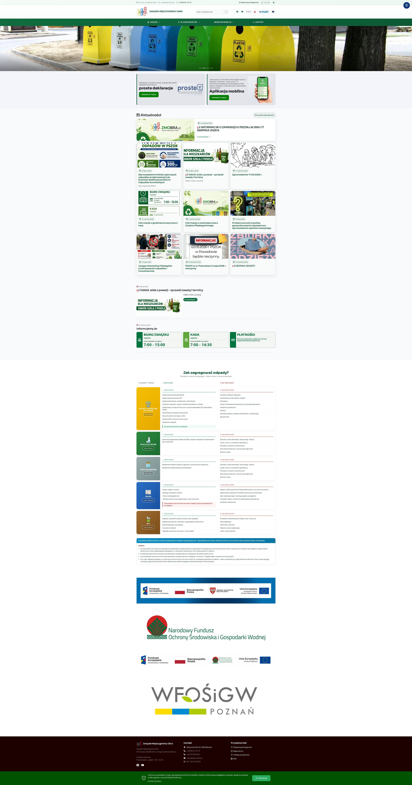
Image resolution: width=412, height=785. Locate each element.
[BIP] (255, 12)
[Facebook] (237, 12)
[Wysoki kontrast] (274, 2)
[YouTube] (242, 12)
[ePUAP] (264, 12)
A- (262, 3)
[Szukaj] (226, 12)
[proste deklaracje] (248, 12)
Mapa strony (238, 751)
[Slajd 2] (204, 68)
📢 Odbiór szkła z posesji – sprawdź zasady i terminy (169, 290)
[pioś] (206, 659)
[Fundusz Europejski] (273, 12)
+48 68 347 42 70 (193, 751)
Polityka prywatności (241, 755)
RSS (235, 759)
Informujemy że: (146, 328)
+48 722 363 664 (193, 754)
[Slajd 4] (211, 68)
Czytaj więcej (189, 300)
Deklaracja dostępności (242, 747)
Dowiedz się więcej (154, 781)
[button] (154, 22)
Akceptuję (263, 778)
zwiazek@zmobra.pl (194, 758)
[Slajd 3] (208, 68)
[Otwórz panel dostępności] (406, 5)
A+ (268, 3)
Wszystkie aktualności (264, 115)
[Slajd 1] (200, 68)
